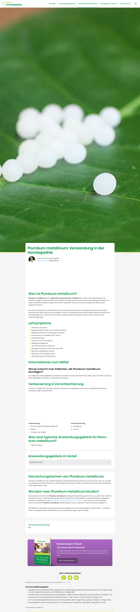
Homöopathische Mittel (88, 4)
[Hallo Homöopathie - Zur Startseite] (12, 4)
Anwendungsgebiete (67, 4)
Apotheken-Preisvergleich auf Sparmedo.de (67, 500)
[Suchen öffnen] (135, 4)
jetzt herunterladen (66, 560)
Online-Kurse (125, 4)
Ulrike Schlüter (66, 582)
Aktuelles (52, 4)
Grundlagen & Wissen (108, 4)
